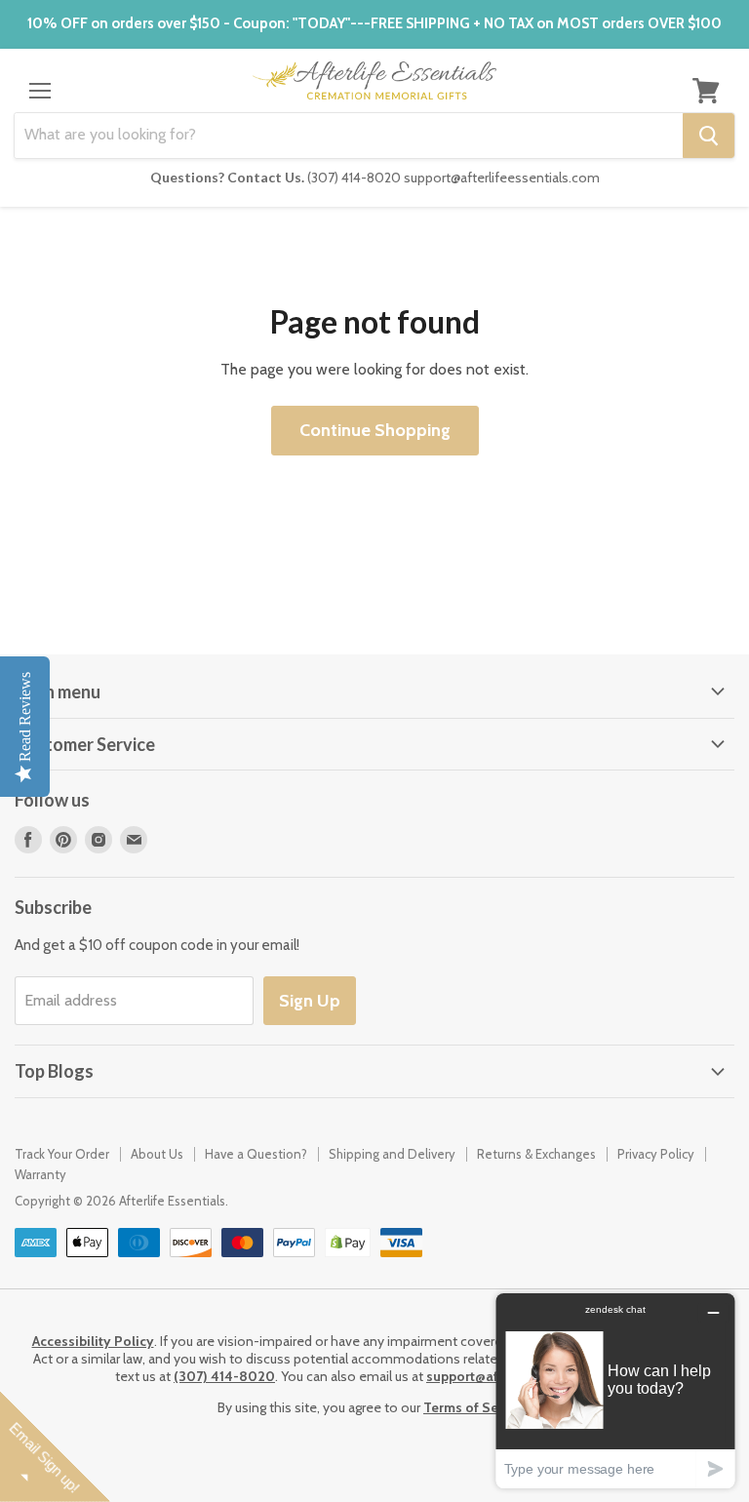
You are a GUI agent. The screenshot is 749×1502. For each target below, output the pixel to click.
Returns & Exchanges (536, 1154)
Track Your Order (62, 1154)
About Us (157, 1154)
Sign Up (309, 1000)
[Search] (708, 135)
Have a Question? (256, 1154)
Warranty (40, 1174)
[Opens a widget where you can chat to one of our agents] (615, 1390)
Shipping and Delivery (392, 1154)
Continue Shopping (375, 430)
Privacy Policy (655, 1154)
